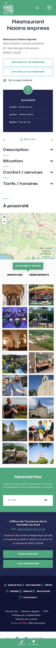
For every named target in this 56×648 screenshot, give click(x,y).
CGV (45, 611)
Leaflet (37, 258)
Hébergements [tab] (39, 275)
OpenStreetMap (49, 258)
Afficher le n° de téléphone (28, 62)
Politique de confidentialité (26, 615)
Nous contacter (28, 554)
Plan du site (11, 611)
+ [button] (4, 217)
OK (45, 500)
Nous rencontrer (28, 564)
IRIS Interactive (37, 623)
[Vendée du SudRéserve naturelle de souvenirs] (8, 8)
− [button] (4, 222)
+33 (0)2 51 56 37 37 (31, 529)
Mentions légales (30, 611)
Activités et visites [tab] (28, 266)
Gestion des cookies (26, 619)
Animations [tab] (14, 275)
